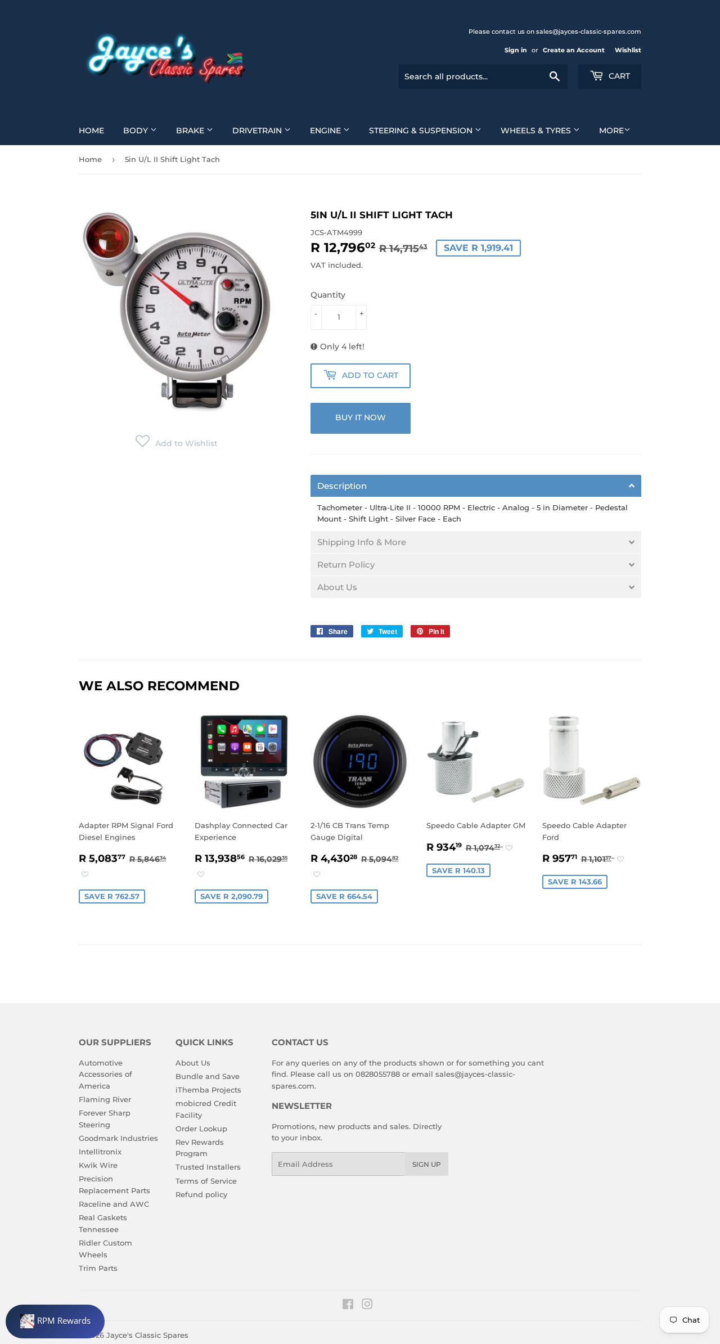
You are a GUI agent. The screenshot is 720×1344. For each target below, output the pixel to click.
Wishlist (628, 50)
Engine (326, 130)
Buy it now (360, 417)
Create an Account (574, 50)
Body (136, 130)
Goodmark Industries (118, 1138)
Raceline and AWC (114, 1203)
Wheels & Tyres (537, 130)
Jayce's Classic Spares (147, 1334)
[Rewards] (55, 1321)
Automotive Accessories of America (105, 1074)
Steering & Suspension (422, 130)
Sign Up (426, 1164)
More (611, 130)
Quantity (327, 295)
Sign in (516, 50)
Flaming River (105, 1099)
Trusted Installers (208, 1166)
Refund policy (201, 1194)
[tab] (475, 486)
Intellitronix (100, 1151)
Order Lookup (201, 1128)
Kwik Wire (98, 1165)
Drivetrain (258, 130)
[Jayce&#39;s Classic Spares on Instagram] (367, 1305)
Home (91, 130)
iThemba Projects (208, 1089)
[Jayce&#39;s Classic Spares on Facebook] (348, 1305)
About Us (193, 1062)
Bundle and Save (208, 1076)
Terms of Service (206, 1180)
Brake (191, 130)
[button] (177, 443)
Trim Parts (98, 1268)
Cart (618, 76)
